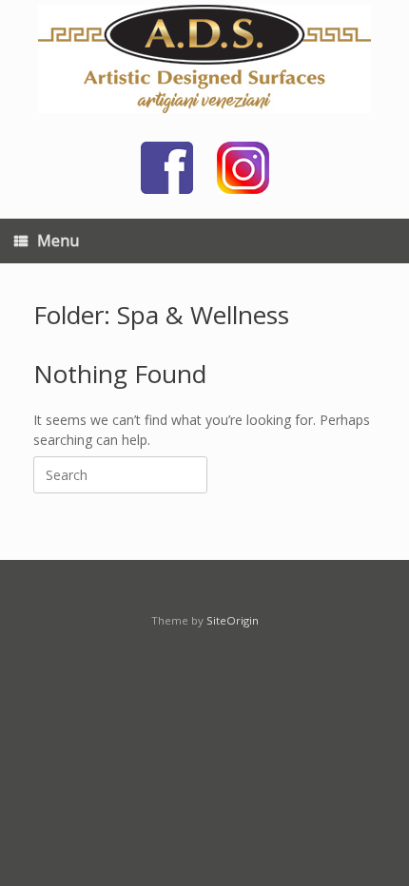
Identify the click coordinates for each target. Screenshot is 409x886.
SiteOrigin (232, 620)
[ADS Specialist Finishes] (204, 59)
